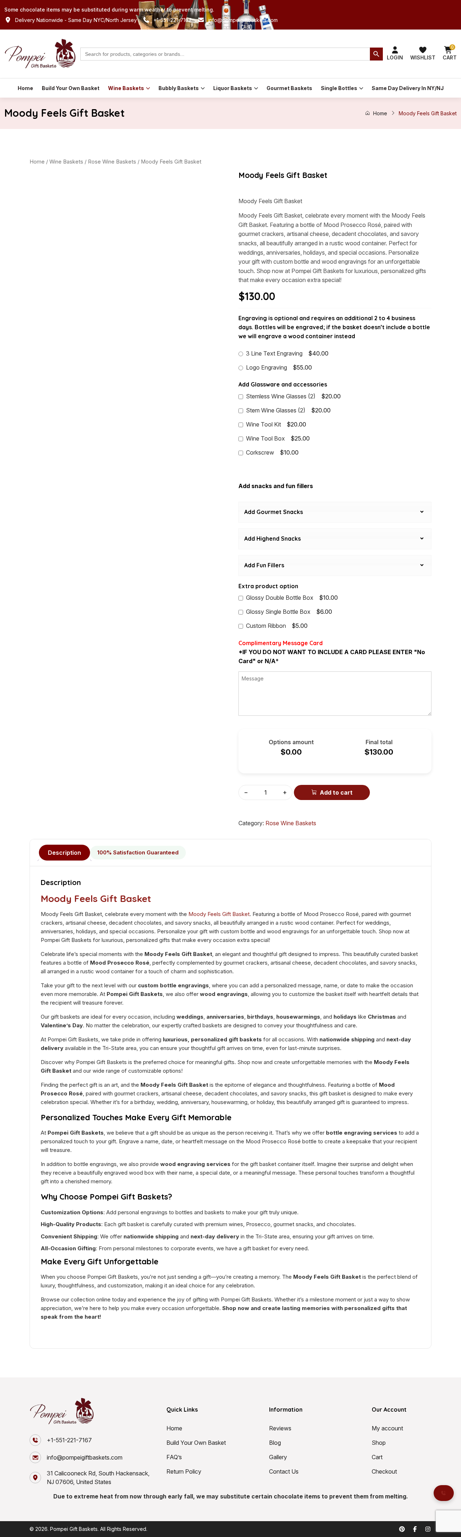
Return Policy (183, 1471)
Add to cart (336, 792)
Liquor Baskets (232, 88)
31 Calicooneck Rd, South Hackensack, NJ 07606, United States (98, 1477)
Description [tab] (64, 852)
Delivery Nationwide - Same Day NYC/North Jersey (76, 20)
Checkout (384, 1471)
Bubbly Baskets (178, 88)
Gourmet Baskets (289, 88)
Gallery (278, 1457)
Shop (379, 1442)
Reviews (280, 1428)
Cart (377, 1457)
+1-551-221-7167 (172, 20)
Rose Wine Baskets (112, 161)
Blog (275, 1442)
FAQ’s (174, 1457)
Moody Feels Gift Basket (96, 898)
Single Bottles (339, 88)
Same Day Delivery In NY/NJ (408, 88)
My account (387, 1428)
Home (25, 88)
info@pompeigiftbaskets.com (243, 20)
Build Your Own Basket (70, 88)
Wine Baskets (126, 88)
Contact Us (284, 1471)
